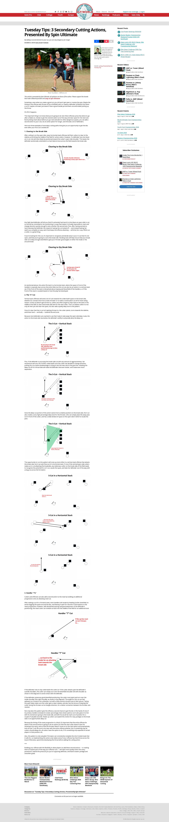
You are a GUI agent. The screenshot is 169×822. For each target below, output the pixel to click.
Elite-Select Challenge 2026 (126, 114)
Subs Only (136, 15)
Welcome (103, 812)
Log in (142, 12)
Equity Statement (109, 807)
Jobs (123, 807)
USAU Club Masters (128, 140)
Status (135, 807)
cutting (101, 66)
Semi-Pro (28, 15)
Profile (119, 808)
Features (73, 808)
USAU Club (128, 116)
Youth (60, 15)
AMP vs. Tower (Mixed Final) (135, 69)
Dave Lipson (39, 42)
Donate (96, 807)
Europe (71, 15)
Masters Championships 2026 (127, 138)
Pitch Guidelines (129, 807)
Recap (129, 808)
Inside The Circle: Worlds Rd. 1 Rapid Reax (132, 156)
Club (39, 15)
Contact (85, 807)
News (96, 15)
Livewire (142, 808)
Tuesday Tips (97, 67)
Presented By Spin (107, 66)
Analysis (78, 808)
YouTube (98, 814)
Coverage (83, 808)
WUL (135, 810)
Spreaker (135, 814)
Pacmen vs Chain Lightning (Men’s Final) (135, 76)
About (98, 12)
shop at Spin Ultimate (52, 98)
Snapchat (129, 814)
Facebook (104, 814)
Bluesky (120, 814)
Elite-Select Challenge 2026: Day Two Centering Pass (131, 50)
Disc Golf (111, 12)
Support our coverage (130, 12)
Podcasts (116, 15)
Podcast (110, 808)
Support (134, 812)
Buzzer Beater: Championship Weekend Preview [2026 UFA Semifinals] (130, 37)
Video (138, 808)
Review (133, 808)
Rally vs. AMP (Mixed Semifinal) (134, 100)
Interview (88, 808)
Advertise (79, 807)
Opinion (46, 42)
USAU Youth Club (129, 129)
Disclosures (90, 807)
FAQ (138, 812)
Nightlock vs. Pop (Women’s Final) (133, 93)
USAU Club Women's (139, 95)
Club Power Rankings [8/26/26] (131, 32)
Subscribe (142, 812)
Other (105, 808)
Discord (104, 12)
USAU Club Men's (139, 79)
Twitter (115, 814)
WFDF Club (128, 123)
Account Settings (126, 812)
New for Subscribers (111, 812)
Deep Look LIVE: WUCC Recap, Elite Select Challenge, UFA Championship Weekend (132, 44)
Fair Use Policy (117, 807)
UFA (129, 810)
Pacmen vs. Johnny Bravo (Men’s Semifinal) (133, 85)
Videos (126, 15)
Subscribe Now (131, 186)
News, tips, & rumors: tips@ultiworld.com (35, 11)
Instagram (110, 814)
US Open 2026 (122, 133)
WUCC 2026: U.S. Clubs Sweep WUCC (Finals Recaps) (133, 56)
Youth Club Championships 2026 (128, 127)
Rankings (105, 15)
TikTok (124, 814)
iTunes (140, 814)
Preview (115, 808)
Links (93, 808)
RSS (144, 814)
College (49, 15)
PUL (132, 810)
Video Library (141, 807)
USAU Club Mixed (139, 72)
